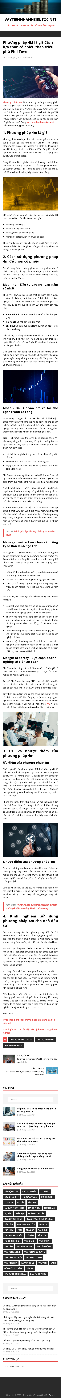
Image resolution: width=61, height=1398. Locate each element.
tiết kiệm (8, 1230)
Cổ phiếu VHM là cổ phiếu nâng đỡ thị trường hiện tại (36, 1110)
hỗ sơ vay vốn (30, 1197)
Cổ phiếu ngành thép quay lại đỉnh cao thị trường (26, 1340)
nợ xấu (8, 1213)
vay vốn (42, 1263)
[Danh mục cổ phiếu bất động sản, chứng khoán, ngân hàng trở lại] (9, 1159)
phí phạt (20, 1213)
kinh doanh (47, 1197)
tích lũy (42, 1235)
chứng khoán (29, 1191)
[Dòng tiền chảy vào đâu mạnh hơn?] (9, 1174)
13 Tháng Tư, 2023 (13, 57)
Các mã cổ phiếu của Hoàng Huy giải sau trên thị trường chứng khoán (36, 1125)
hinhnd (28, 57)
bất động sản (11, 1191)
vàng (53, 1263)
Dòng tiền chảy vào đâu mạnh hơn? (35, 1168)
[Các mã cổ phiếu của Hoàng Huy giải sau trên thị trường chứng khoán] (9, 1129)
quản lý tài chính (13, 1219)
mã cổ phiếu (34, 1208)
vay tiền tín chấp (13, 1257)
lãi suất (32, 1202)
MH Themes (50, 1395)
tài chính (43, 1230)
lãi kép (20, 1202)
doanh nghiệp (11, 1197)
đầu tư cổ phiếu (45, 1039)
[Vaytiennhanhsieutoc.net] (30, 12)
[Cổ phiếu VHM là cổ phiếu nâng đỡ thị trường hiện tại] (9, 1114)
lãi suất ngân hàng (14, 1208)
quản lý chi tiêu (36, 1213)
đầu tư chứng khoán (21, 1039)
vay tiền (8, 1246)
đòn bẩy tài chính (13, 1268)
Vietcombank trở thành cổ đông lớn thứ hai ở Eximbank (36, 1140)
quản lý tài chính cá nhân (40, 1219)
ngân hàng (50, 1208)
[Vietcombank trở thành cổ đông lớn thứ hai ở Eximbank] (9, 1144)
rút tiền (8, 1224)
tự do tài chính (12, 1241)
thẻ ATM (43, 1224)
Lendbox (8, 1202)
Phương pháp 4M (13, 1045)
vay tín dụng (27, 1263)
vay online (44, 1241)
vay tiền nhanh (24, 1246)
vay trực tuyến (34, 1257)
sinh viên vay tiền (26, 1224)
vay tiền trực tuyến (34, 1252)
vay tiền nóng (44, 1246)
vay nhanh (29, 1241)
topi (19, 1230)
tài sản (30, 1235)
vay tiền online (12, 1252)
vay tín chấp (10, 1263)
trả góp (30, 1230)
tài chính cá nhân (13, 1235)
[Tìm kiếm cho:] (30, 1099)
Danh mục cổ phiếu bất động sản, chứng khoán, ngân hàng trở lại (34, 1155)
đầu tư (30, 1268)
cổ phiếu (45, 1191)
